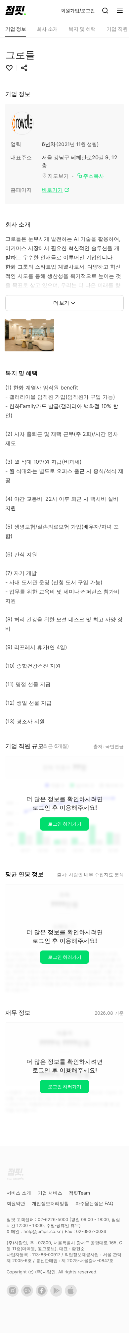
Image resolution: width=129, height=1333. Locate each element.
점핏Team (79, 1193)
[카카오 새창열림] (28, 1295)
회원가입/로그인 (78, 10)
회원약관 (16, 1203)
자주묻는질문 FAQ (94, 1203)
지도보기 (58, 176)
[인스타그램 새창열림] (14, 1295)
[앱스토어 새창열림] (72, 1295)
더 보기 (61, 303)
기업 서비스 (50, 1193)
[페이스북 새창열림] (43, 1295)
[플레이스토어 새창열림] (57, 1295)
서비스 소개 (19, 1193)
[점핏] (15, 10)
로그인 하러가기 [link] (64, 824)
